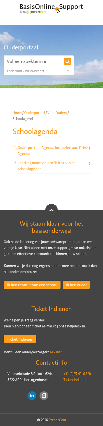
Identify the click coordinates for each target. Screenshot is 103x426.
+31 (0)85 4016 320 (77, 373)
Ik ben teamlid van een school (32, 284)
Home (17, 112)
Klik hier (56, 352)
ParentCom (57, 420)
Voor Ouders (57, 112)
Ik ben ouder (76, 284)
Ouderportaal (34, 112)
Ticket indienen (20, 339)
